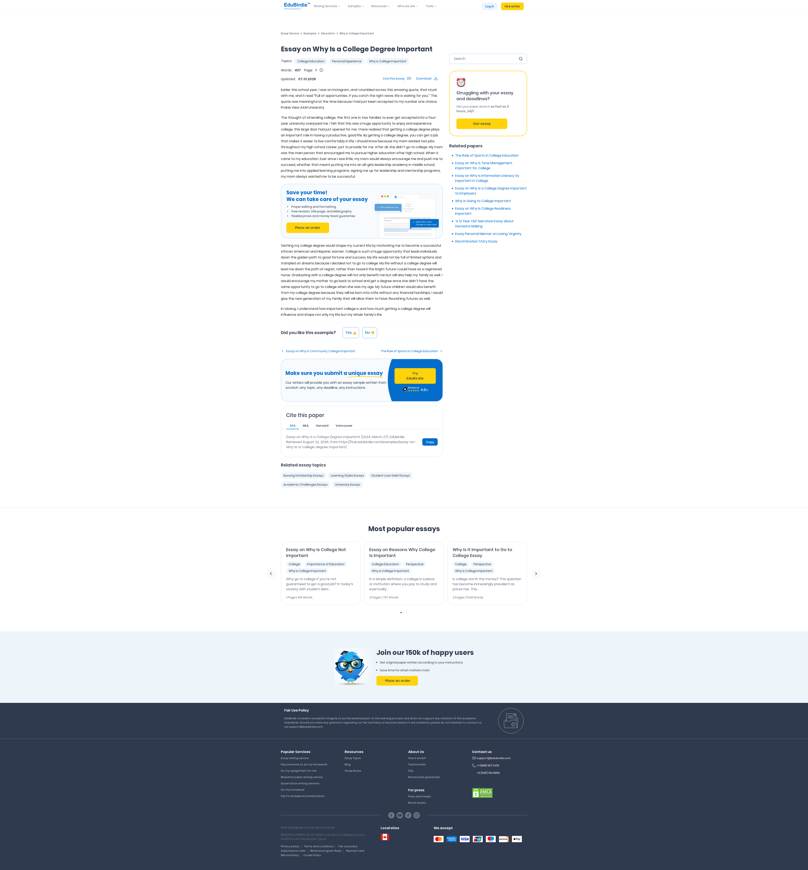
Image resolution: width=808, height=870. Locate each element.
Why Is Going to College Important (483, 201)
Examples (310, 33)
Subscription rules (293, 851)
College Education (310, 61)
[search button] (521, 59)
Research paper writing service (302, 777)
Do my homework (292, 789)
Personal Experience (346, 61)
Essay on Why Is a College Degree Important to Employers (491, 191)
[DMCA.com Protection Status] (482, 792)
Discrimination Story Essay (476, 241)
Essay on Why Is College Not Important (316, 552)
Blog (348, 764)
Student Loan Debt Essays (390, 475)
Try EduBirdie (415, 376)
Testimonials (417, 764)
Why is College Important (357, 33)
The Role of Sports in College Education (409, 351)
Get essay (482, 123)
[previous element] (270, 574)
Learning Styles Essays (347, 475)
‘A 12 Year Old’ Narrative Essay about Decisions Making (484, 224)
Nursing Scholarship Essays (303, 475)
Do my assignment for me (298, 771)
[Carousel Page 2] (404, 612)
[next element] (536, 574)
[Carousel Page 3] (407, 612)
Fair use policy (347, 846)
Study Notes (353, 771)
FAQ (410, 771)
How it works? (417, 758)
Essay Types (353, 758)
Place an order (307, 227)
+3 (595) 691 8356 (488, 773)
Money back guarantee (424, 777)
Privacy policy (290, 846)
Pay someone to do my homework (304, 764)
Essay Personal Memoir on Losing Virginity (488, 233)
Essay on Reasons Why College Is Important (402, 552)
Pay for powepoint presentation (303, 796)
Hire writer (512, 6)
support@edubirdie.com (494, 758)
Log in (489, 6)
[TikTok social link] (408, 815)
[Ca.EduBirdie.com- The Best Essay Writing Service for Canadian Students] (385, 837)
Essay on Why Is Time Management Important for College (483, 166)
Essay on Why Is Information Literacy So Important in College (487, 178)
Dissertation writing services (300, 783)
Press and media (419, 796)
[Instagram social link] (416, 815)
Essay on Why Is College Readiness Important (483, 211)
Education (328, 33)
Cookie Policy (312, 855)
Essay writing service (295, 758)
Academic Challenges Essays (305, 484)
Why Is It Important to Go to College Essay (482, 552)
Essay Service (290, 33)
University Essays (347, 484)
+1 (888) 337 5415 (488, 765)
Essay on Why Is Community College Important (320, 351)
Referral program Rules (326, 851)
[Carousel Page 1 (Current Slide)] (401, 612)
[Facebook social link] (391, 815)
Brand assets (417, 803)
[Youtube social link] (400, 815)
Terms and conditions (319, 846)
